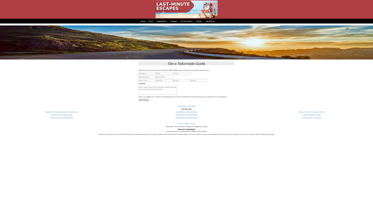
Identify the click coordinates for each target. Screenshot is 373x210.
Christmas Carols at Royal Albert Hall (61, 118)
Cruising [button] (173, 21)
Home (143, 21)
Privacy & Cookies (183, 124)
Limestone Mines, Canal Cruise (311, 118)
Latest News (191, 106)
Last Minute (209, 21)
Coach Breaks (182, 106)
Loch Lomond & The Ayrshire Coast (61, 115)
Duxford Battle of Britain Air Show (186, 112)
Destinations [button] (161, 21)
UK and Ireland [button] (186, 21)
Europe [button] (199, 21)
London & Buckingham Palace (311, 115)
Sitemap (192, 124)
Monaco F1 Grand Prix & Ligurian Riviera (311, 112)
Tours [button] (150, 21)
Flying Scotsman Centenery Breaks (186, 118)
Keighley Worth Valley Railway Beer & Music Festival (61, 112)
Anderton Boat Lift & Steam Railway (186, 115)
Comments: (142, 84)
